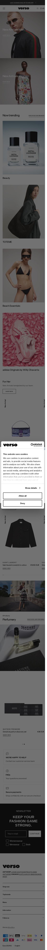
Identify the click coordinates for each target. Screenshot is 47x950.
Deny (22, 503)
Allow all (23, 496)
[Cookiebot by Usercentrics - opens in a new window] (31, 445)
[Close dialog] (44, 449)
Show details (31, 488)
